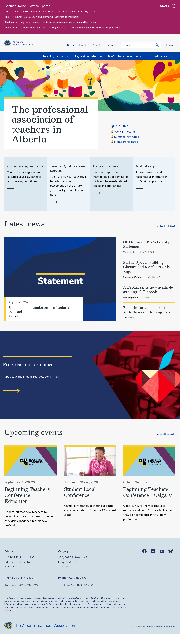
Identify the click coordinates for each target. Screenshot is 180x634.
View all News (166, 226)
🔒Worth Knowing (123, 132)
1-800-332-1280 (82, 585)
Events (83, 45)
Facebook (144, 551)
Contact (110, 45)
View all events (165, 434)
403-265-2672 (77, 578)
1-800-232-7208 (28, 585)
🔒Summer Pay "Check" (126, 137)
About (96, 45)
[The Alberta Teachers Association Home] (18, 43)
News (70, 45)
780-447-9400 (23, 578)
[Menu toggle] (66, 56)
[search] (158, 45)
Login (169, 45)
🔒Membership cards (124, 142)
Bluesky (170, 551)
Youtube (162, 551)
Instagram (153, 551)
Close (164, 6)
